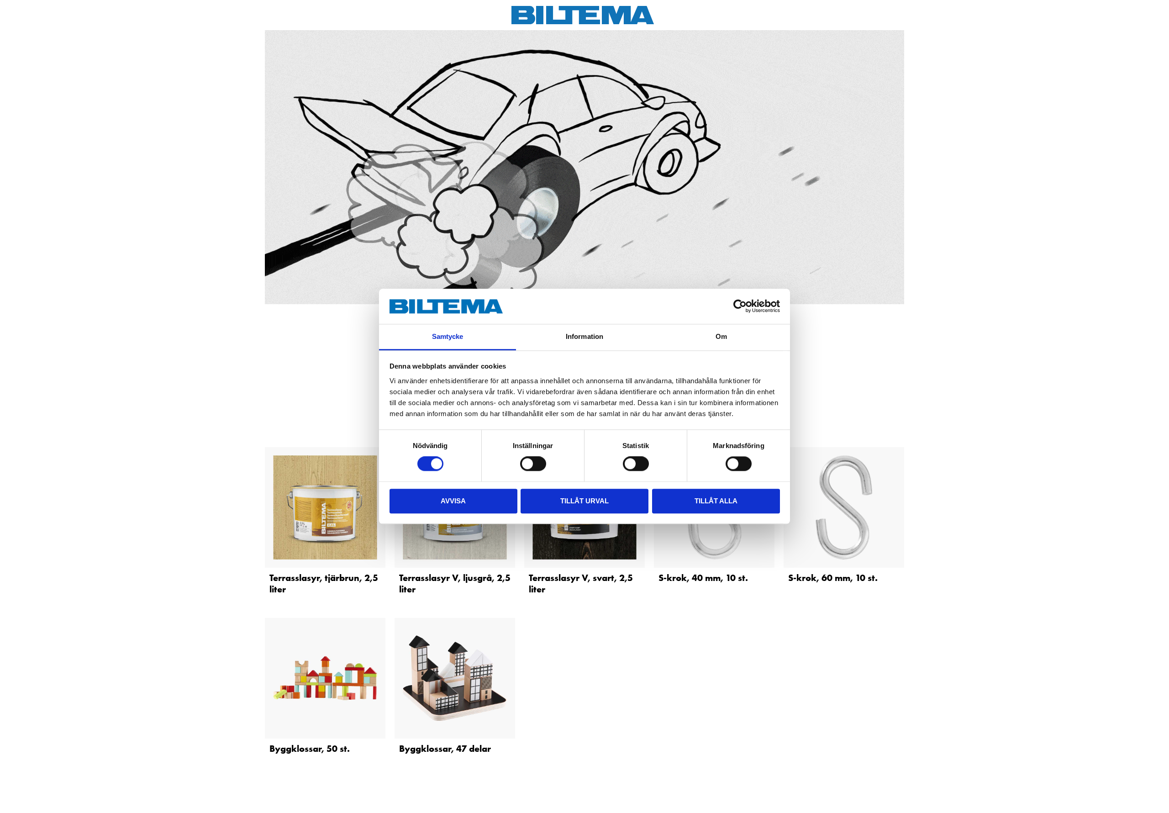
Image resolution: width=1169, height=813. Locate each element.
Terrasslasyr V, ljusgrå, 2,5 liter (455, 583)
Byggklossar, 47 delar (445, 749)
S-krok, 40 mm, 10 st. (703, 578)
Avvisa (453, 501)
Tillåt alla (716, 501)
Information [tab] (584, 336)
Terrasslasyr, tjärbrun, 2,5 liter (323, 583)
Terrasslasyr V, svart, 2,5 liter (581, 583)
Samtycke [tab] (447, 336)
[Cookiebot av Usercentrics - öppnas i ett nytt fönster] (740, 306)
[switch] (533, 463)
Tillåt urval (584, 501)
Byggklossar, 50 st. (309, 749)
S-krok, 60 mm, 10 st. (833, 578)
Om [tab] (721, 336)
